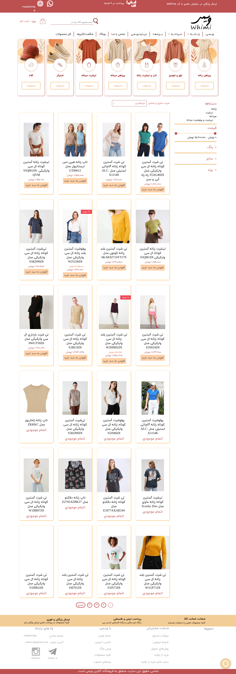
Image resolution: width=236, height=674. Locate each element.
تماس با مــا (118, 34)
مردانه (213, 116)
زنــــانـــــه (195, 34)
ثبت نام (24, 21)
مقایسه (160, 117)
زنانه (213, 109)
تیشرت (209, 112)
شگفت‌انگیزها (85, 34)
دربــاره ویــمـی (139, 34)
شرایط (165, 642)
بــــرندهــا (158, 34)
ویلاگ (102, 34)
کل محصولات (63, 34)
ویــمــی (210, 34)
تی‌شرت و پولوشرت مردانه (200, 120)
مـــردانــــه (176, 34)
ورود (33, 21)
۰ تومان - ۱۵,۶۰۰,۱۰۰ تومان (201, 137)
